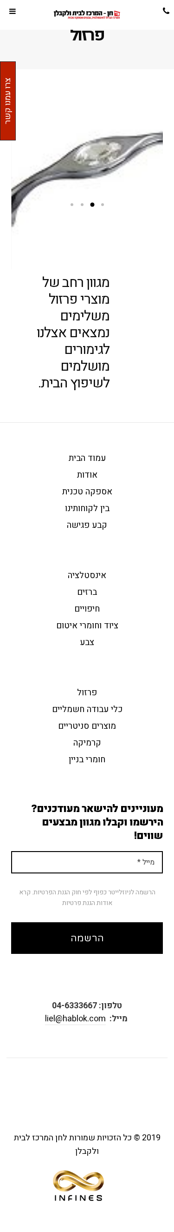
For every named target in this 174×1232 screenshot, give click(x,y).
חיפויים (87, 608)
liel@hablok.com (75, 1018)
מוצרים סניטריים (87, 726)
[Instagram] (71, 1089)
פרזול (87, 692)
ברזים (87, 592)
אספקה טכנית (87, 491)
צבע (87, 642)
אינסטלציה (87, 575)
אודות (87, 474)
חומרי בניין (87, 759)
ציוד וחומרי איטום (87, 625)
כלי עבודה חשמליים (87, 709)
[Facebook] (93, 1089)
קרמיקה (87, 742)
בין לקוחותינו (87, 508)
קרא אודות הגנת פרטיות (65, 897)
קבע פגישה (87, 525)
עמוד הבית (87, 458)
